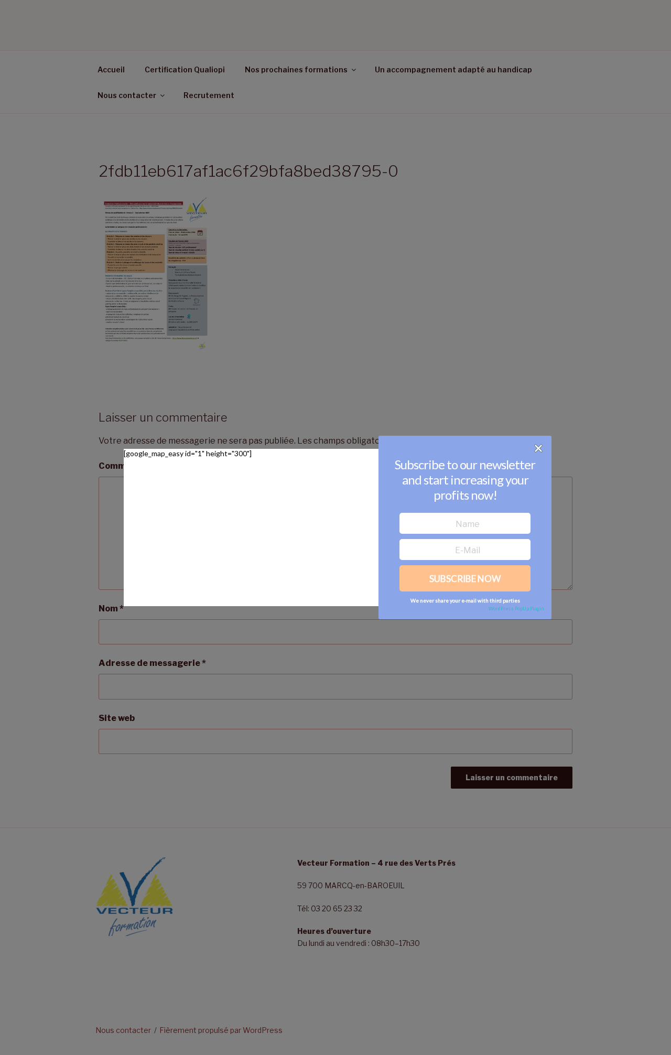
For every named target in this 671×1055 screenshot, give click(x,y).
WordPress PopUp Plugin (516, 608)
